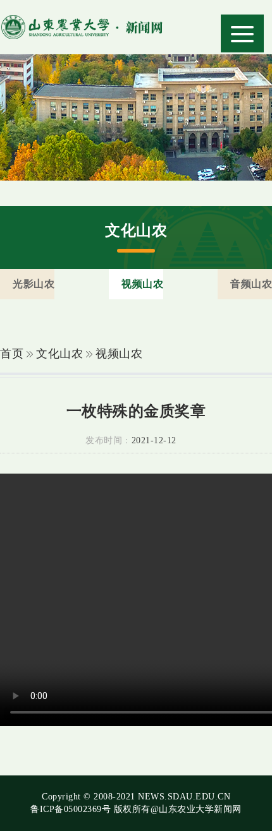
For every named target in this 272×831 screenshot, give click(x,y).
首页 (11, 353)
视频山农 (119, 353)
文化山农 (59, 353)
